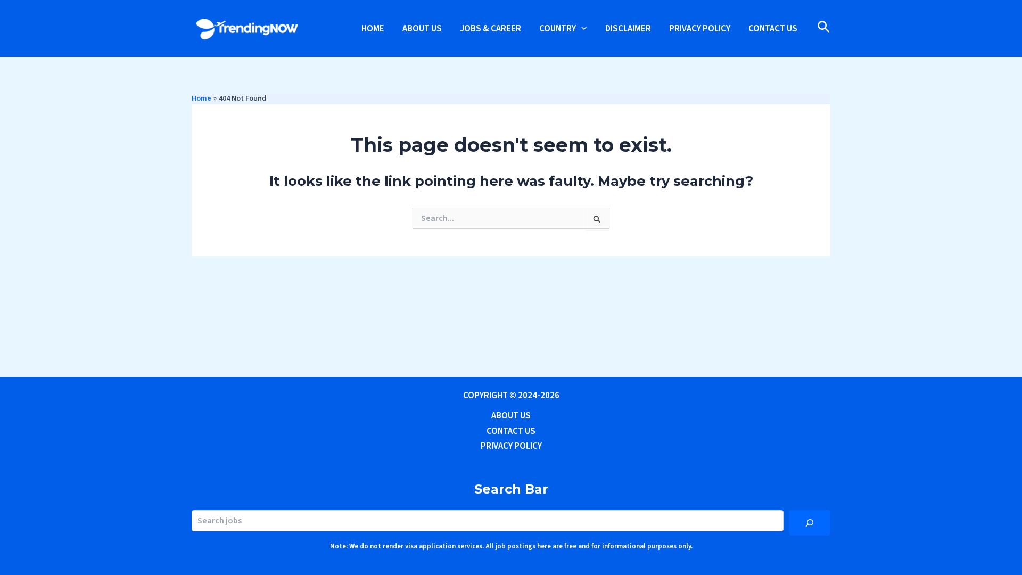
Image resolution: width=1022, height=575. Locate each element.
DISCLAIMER (628, 28)
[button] (581, 28)
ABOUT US (422, 28)
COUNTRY (557, 28)
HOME (372, 28)
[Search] (809, 523)
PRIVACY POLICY (699, 28)
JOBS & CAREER (490, 28)
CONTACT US (772, 28)
